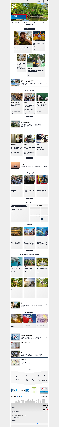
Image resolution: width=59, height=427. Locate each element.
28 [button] (41, 218)
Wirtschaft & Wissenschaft (33, 22)
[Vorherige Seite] (27, 330)
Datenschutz (13, 407)
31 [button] (41, 209)
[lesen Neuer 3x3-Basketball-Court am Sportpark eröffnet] (36, 65)
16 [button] (47, 214)
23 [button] (47, 216)
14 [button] (41, 214)
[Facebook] (17, 396)
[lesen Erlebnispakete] (42, 238)
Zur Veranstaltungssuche (19, 206)
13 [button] (39, 214)
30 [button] (39, 209)
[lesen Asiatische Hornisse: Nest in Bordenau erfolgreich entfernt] (21, 63)
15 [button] (44, 214)
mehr (29, 116)
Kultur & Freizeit (25, 22)
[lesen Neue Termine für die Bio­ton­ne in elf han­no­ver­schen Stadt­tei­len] (29, 145)
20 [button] (39, 216)
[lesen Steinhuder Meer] (29, 288)
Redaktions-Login (14, 420)
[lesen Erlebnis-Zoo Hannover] (16, 267)
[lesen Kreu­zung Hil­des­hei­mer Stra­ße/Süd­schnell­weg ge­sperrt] (39, 41)
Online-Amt (30, 28)
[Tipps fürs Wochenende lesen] (29, 12)
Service (46, 22)
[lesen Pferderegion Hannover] (42, 288)
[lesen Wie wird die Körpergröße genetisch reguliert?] (42, 103)
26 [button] (36, 218)
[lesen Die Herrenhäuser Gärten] (42, 267)
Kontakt (13, 412)
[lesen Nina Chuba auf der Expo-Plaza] (23, 42)
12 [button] (36, 214)
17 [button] (31, 216)
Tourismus (40, 22)
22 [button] (44, 216)
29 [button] (36, 209)
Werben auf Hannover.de (15, 411)
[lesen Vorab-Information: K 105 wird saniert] (42, 145)
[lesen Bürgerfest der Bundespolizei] (29, 186)
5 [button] (36, 212)
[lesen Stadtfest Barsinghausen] (16, 186)
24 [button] (31, 218)
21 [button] (41, 216)
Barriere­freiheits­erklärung (15, 408)
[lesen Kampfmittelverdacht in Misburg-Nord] (16, 103)
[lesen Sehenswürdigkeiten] (29, 267)
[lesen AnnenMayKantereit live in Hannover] (42, 186)
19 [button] (36, 216)
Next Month (47, 205)
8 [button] (44, 212)
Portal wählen (38, 1)
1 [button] (44, 209)
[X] (21, 396)
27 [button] (31, 209)
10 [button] (31, 214)
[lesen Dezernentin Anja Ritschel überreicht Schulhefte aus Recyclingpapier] (29, 103)
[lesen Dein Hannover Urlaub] (16, 238)
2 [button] (36, 221)
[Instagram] (19, 396)
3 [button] (31, 212)
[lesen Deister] (16, 288)
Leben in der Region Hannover (16, 22)
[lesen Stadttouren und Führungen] (29, 238)
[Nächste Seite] (32, 330)
